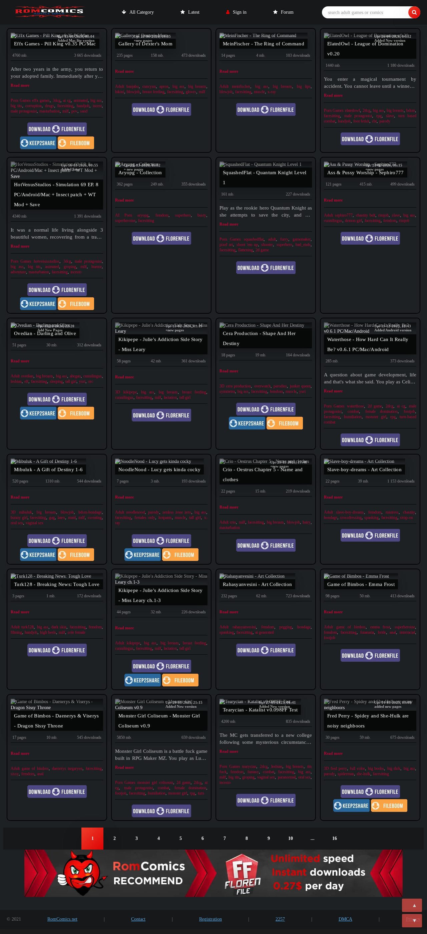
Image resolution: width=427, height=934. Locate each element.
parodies (280, 386)
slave (390, 115)
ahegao (75, 376)
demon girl (353, 220)
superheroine (125, 220)
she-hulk (363, 773)
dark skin (58, 627)
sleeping (56, 381)
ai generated (264, 632)
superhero (183, 215)
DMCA (345, 919)
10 (290, 838)
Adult (119, 86)
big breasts (197, 86)
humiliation (353, 416)
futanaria (367, 632)
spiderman (346, 773)
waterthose (355, 406)
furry (284, 239)
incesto (75, 272)
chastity (409, 512)
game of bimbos (351, 627)
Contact (138, 919)
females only (144, 517)
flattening (245, 250)
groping (70, 266)
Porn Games (21, 100)
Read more (20, 85)
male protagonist (24, 111)
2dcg (366, 110)
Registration (210, 919)
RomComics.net (62, 919)
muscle (259, 91)
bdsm (410, 110)
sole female (76, 632)
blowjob (133, 91)
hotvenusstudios (46, 261)
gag (52, 517)
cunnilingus (333, 220)
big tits (16, 105)
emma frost (380, 627)
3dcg (56, 100)
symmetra (227, 391)
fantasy (253, 771)
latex (61, 517)
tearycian (249, 766)
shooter (267, 244)
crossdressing (351, 517)
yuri (82, 381)
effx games (41, 100)
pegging (285, 627)
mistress (392, 512)
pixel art (226, 244)
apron (163, 86)
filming (16, 632)
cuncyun (149, 86)
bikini (119, 91)
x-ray (272, 91)
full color (357, 768)
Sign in (240, 12)
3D (117, 392)
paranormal (287, 777)
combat (353, 411)
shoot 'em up (247, 244)
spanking (371, 517)
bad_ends (303, 244)
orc (90, 381)
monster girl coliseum (155, 782)
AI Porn (123, 215)
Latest (193, 12)
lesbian (16, 381)
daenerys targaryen (67, 768)
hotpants (165, 517)
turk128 (27, 627)
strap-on (406, 517)
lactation (170, 397)
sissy (15, 773)
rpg (379, 115)
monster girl (376, 416)
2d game (262, 250)
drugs (49, 105)
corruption (33, 105)
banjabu (132, 86)
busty (201, 215)
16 (334, 838)
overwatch (262, 386)
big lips (304, 86)
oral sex (17, 523)
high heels (48, 632)
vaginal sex (34, 523)
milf (65, 111)
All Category (141, 12)
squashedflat (254, 239)
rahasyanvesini (244, 627)
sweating (95, 517)
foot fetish (361, 121)
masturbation (49, 111)
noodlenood (135, 512)
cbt (374, 121)
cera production (238, 386)
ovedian (27, 376)
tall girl (70, 381)
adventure (18, 272)
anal (393, 632)
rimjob (383, 215)
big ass (96, 100)
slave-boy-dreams (350, 512)
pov (74, 111)
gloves (191, 91)
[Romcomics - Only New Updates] (50, 12)
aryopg (142, 215)
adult (272, 239)
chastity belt (365, 215)
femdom (161, 215)
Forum (287, 12)
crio (233, 522)
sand (83, 111)
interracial (407, 632)
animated (81, 100)
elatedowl (352, 110)
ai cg (67, 100)
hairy (307, 522)
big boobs (376, 768)
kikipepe (130, 392)
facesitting (65, 105)
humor (96, 266)
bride (382, 632)
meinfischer (241, 86)
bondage (330, 517)
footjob (409, 411)
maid (72, 517)
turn (201, 793)
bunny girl (19, 517)
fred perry (339, 768)
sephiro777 (344, 215)
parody (384, 121)
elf (26, 381)
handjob (83, 105)
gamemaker (302, 239)
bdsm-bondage (90, 512)
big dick (393, 768)
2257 (280, 919)
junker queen (300, 386)
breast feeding (153, 91)
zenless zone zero (176, 512)
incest (97, 105)
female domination (381, 411)
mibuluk (25, 512)
